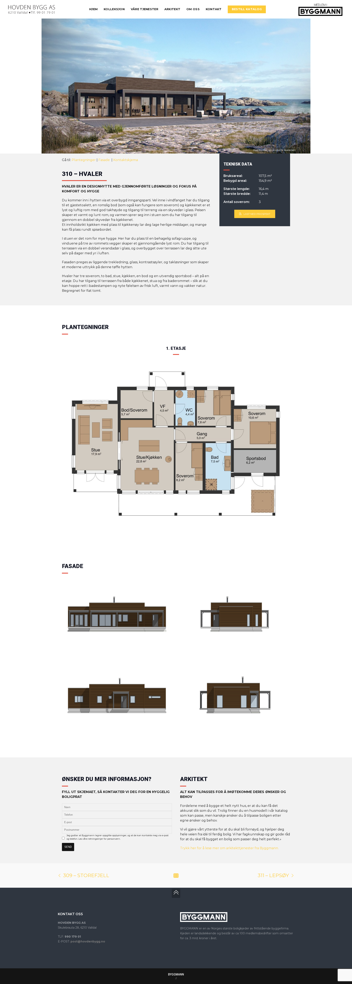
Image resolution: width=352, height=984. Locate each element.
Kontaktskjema (125, 160)
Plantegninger (84, 160)
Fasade (104, 160)
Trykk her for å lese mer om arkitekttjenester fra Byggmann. (229, 848)
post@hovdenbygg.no (87, 941)
